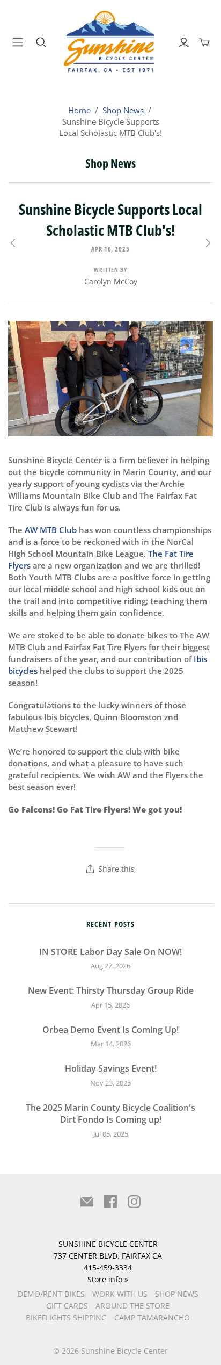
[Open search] (41, 42)
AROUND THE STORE (132, 1306)
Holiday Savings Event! (111, 1068)
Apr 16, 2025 (110, 249)
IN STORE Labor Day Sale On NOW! (110, 952)
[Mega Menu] (15, 42)
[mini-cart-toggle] (204, 42)
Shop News (123, 110)
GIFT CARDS (67, 1306)
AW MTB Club (51, 530)
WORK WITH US (120, 1294)
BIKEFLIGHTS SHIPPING (66, 1317)
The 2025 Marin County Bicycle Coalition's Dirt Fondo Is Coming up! (110, 1113)
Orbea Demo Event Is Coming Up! (110, 1030)
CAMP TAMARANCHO (152, 1317)
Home (79, 110)
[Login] (183, 42)
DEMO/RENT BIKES (51, 1294)
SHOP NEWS (176, 1294)
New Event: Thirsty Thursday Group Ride (111, 990)
